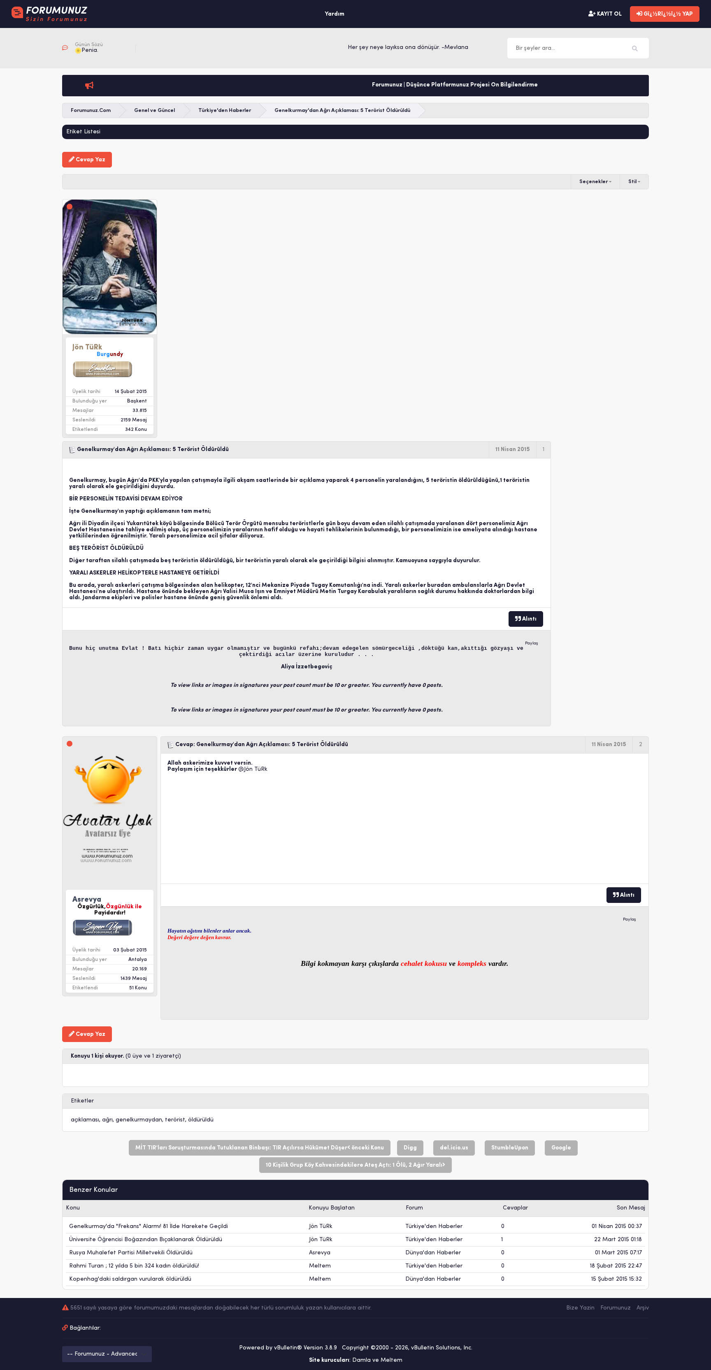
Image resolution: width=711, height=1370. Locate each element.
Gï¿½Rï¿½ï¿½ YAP (667, 14)
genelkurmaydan (139, 1120)
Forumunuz (615, 1308)
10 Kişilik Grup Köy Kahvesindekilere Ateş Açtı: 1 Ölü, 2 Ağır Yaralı (354, 1165)
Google (561, 1148)
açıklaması (85, 1120)
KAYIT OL (609, 14)
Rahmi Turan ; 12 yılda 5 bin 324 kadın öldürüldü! (134, 1266)
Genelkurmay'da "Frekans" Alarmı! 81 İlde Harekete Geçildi (148, 1226)
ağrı (107, 1120)
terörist (175, 1120)
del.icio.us (454, 1148)
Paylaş (531, 643)
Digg (410, 1148)
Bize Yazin (580, 1308)
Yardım (334, 14)
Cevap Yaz (89, 160)
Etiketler (82, 1101)
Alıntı (529, 619)
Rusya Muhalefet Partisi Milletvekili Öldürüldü (131, 1253)
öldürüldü (201, 1120)
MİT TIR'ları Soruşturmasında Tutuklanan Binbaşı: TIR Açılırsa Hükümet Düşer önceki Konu (259, 1148)
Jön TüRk (255, 769)
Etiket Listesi (83, 132)
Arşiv (643, 1308)
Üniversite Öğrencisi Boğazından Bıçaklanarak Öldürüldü (145, 1240)
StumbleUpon (509, 1148)
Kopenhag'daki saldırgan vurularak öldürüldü (130, 1279)
